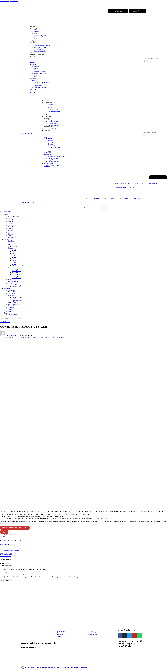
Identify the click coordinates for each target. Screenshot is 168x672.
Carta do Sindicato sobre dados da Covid (14, 528)
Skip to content (4, 1)
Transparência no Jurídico (42, 46)
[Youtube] (35, 11)
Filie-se (33, 56)
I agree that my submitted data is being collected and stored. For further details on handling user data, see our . (40, 577)
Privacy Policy (73, 577)
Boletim (2, 322)
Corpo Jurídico (38, 49)
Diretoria (37, 31)
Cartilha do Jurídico (40, 51)
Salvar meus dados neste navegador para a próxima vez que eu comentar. (24, 569)
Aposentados (35, 53)
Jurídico (33, 44)
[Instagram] (27, 11)
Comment (3, 575)
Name (2, 563)
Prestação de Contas (40, 37)
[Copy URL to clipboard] (20, 535)
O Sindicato (34, 28)
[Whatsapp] (39, 11)
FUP (35, 39)
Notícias (33, 42)
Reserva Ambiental (37, 54)
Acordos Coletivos (40, 35)
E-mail (2, 565)
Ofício (4, 532)
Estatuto (36, 33)
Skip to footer (14, 1)
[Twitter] (31, 11)
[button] (82, 59)
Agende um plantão (40, 47)
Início (32, 26)
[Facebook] (23, 11)
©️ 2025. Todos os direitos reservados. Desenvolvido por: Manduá (54, 667)
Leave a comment (5, 556)
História (36, 30)
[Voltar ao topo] (1, 671)
